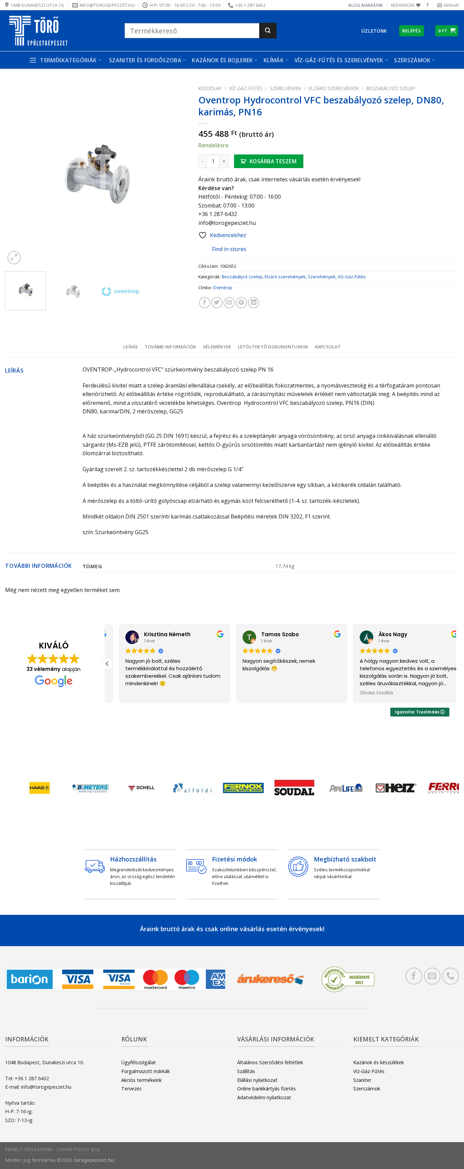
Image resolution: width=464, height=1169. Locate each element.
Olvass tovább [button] (365, 693)
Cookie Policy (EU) (78, 1149)
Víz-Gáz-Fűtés (246, 88)
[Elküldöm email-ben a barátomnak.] (229, 302)
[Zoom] (14, 257)
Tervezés (131, 1088)
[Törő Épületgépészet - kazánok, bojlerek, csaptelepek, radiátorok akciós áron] (59, 30)
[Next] (176, 174)
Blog (354, 5)
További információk (170, 347)
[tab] (130, 346)
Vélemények (217, 347)
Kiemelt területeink (28, 1149)
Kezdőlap (210, 88)
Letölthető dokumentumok (273, 347)
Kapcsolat (328, 347)
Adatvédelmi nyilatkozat (264, 1097)
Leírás (130, 347)
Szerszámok (366, 1088)
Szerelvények (285, 88)
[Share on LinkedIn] (253, 302)
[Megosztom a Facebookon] (204, 302)
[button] (107, 664)
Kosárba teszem (273, 161)
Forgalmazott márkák (145, 1071)
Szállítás (246, 1071)
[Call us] (450, 976)
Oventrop (222, 287)
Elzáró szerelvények (334, 88)
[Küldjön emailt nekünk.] (432, 976)
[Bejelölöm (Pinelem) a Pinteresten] (241, 302)
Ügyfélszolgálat (138, 1062)
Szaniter (362, 1080)
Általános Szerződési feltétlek (270, 1062)
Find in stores (229, 249)
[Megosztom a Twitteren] (216, 302)
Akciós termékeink (141, 1080)
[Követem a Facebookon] (428, 5)
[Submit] (267, 30)
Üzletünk (374, 31)
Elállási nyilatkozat (257, 1080)
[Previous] (17, 174)
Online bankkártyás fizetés (266, 1088)
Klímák (274, 60)
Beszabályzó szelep (390, 88)
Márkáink (372, 5)
